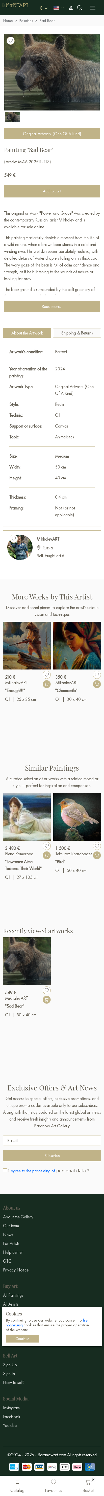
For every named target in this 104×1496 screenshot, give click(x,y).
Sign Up (10, 1365)
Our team (11, 1226)
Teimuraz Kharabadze (73, 854)
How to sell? (13, 1382)
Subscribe (52, 1155)
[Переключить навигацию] (92, 8)
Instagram (11, 1408)
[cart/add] (46, 684)
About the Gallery (18, 1217)
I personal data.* (49, 1171)
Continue (22, 1338)
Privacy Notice (16, 1270)
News (8, 1234)
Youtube (10, 1425)
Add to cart (52, 191)
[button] (43, 8)
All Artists (10, 1304)
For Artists (11, 1243)
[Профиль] (70, 8)
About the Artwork (27, 333)
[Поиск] (79, 8)
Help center (13, 1252)
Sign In (9, 1373)
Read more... (52, 306)
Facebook (11, 1416)
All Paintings (13, 1295)
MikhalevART (48, 539)
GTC (7, 1261)
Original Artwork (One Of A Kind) (52, 134)
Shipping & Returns (77, 333)
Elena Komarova (19, 854)
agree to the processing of (33, 1171)
